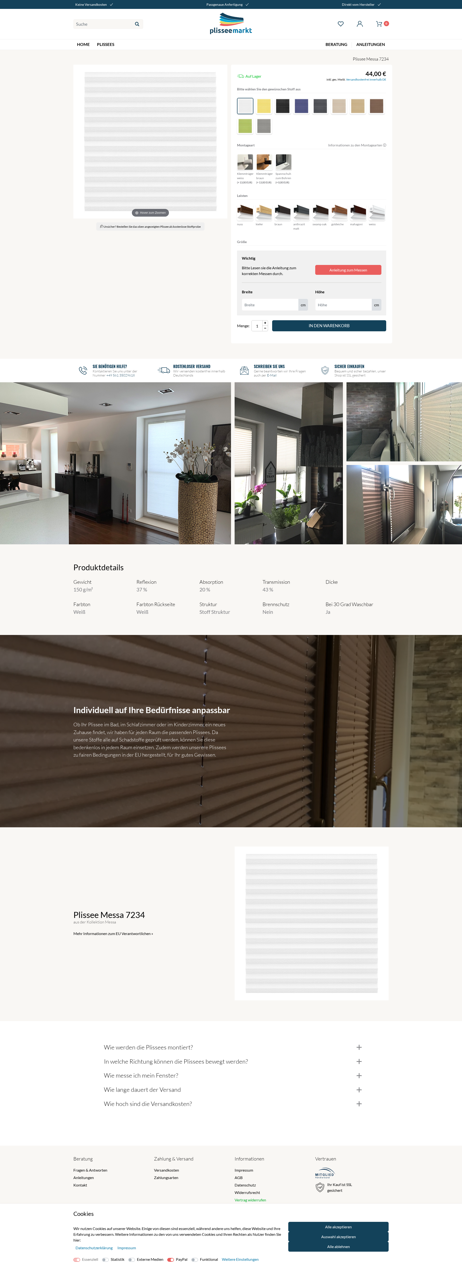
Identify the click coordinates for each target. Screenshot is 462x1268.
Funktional (209, 1259)
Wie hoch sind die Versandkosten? (148, 1103)
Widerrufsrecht (247, 1192)
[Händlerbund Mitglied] (325, 1173)
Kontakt (80, 1185)
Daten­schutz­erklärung (94, 1247)
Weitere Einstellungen (240, 1259)
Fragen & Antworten (90, 1170)
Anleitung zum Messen (348, 270)
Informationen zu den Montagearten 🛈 (357, 145)
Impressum (244, 1170)
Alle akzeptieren (338, 1226)
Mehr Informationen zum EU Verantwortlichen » (113, 933)
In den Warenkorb (329, 325)
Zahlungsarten (166, 1177)
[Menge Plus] (265, 323)
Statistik (117, 1259)
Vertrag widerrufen (250, 1200)
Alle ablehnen (338, 1246)
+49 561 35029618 (120, 375)
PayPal (181, 1259)
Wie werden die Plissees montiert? (148, 1047)
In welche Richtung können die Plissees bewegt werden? (176, 1061)
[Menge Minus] (265, 328)
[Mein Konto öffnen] (359, 24)
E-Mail (271, 375)
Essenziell (90, 1259)
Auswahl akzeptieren (338, 1236)
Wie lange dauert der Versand (142, 1089)
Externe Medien (150, 1259)
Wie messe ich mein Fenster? (141, 1075)
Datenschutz (245, 1185)
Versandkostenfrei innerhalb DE (366, 79)
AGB (239, 1177)
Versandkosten (166, 1170)
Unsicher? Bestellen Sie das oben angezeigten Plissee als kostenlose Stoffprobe (152, 226)
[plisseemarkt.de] (231, 24)
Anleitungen (83, 1177)
